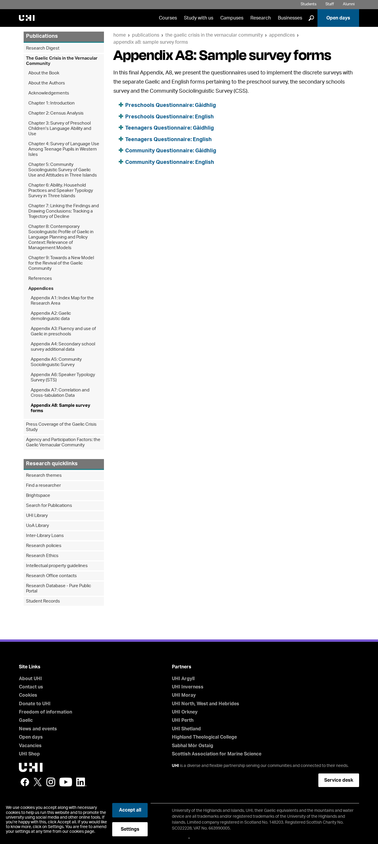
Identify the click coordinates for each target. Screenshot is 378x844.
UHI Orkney (185, 712)
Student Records (43, 601)
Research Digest (42, 48)
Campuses (231, 18)
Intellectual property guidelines (57, 566)
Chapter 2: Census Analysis (56, 113)
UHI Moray (184, 695)
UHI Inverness (187, 687)
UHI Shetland (186, 729)
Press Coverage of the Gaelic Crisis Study (61, 427)
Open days (338, 18)
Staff (329, 4)
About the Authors (46, 83)
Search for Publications (49, 505)
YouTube (65, 782)
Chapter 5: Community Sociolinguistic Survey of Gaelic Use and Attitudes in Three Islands (62, 169)
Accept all (130, 810)
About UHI (30, 678)
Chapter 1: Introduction (51, 103)
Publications (145, 35)
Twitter (37, 782)
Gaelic (26, 720)
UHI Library (37, 515)
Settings (130, 829)
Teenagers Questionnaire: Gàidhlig (169, 128)
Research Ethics (42, 556)
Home (119, 35)
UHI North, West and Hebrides (205, 703)
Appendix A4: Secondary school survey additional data (63, 347)
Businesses (290, 18)
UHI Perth (182, 720)
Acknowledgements (48, 93)
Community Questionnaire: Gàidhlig (170, 151)
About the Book (43, 73)
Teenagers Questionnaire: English (168, 139)
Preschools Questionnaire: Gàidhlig (170, 105)
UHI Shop (29, 754)
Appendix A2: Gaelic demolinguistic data (51, 316)
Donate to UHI (34, 703)
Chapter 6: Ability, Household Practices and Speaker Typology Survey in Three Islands (60, 190)
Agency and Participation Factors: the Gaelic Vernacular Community (63, 442)
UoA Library (37, 525)
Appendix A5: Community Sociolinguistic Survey (56, 362)
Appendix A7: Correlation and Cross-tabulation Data (60, 393)
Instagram (50, 782)
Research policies (43, 545)
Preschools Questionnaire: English (169, 117)
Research (260, 18)
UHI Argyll (183, 678)
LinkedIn (81, 782)
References (40, 278)
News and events (38, 729)
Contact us (31, 687)
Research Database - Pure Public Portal (58, 588)
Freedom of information (45, 712)
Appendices (282, 35)
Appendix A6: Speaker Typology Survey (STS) (63, 377)
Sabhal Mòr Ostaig (192, 745)
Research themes (44, 475)
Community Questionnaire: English (169, 162)
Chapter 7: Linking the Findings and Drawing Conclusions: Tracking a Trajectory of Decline (63, 211)
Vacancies (30, 745)
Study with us (198, 18)
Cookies (28, 695)
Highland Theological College (204, 737)
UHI (175, 766)
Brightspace (38, 495)
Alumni (349, 4)
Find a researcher (43, 485)
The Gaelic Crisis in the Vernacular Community (214, 35)
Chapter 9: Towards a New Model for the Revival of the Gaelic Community (61, 263)
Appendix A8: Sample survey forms (150, 42)
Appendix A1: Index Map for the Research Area (62, 301)
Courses (168, 18)
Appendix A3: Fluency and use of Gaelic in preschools (63, 331)
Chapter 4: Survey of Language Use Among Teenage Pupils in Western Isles (63, 149)
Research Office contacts (51, 576)
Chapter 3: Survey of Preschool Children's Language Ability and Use (59, 128)
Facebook (24, 782)
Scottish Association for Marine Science (216, 754)
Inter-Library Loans (45, 535)
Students (309, 4)
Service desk (338, 780)
